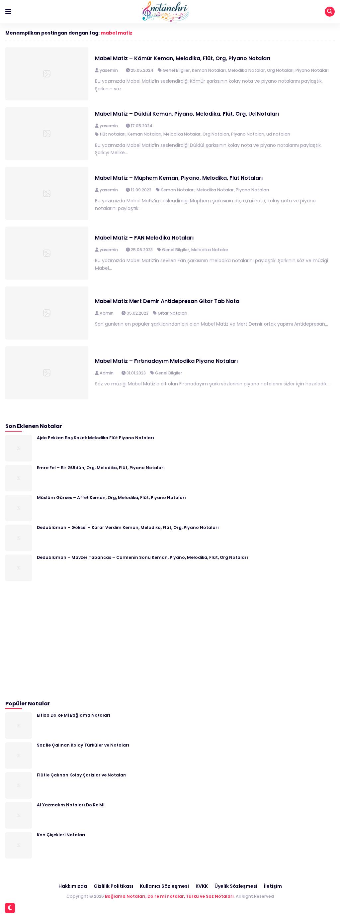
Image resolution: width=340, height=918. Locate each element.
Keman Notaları (209, 70)
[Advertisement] (55, 641)
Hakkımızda (72, 886)
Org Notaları (280, 70)
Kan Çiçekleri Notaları (61, 835)
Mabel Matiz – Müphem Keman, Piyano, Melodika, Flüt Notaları (179, 178)
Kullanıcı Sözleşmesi (164, 886)
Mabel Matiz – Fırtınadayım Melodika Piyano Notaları (166, 361)
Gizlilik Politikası (113, 886)
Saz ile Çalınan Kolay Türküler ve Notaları (83, 745)
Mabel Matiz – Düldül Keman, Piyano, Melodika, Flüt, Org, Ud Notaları (187, 114)
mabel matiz (116, 33)
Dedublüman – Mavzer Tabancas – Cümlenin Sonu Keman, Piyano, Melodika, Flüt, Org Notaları (142, 557)
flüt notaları (113, 134)
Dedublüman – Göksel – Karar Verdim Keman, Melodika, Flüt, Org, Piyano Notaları (128, 527)
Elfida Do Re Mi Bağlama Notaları (73, 715)
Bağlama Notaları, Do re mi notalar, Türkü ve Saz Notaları (169, 896)
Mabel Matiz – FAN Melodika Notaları (144, 238)
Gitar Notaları (172, 313)
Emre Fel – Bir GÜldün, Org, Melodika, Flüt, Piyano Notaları (101, 467)
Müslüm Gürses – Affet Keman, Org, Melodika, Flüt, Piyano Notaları (111, 497)
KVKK (202, 886)
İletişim (273, 886)
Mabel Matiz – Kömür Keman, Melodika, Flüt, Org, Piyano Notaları (182, 58)
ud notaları (278, 134)
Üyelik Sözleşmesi (235, 886)
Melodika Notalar (246, 70)
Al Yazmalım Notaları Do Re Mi (70, 805)
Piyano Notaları (312, 70)
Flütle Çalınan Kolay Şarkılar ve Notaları (82, 775)
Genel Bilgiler (176, 70)
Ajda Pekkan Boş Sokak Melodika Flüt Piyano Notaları (95, 438)
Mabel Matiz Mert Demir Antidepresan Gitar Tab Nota (167, 301)
